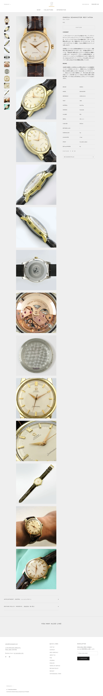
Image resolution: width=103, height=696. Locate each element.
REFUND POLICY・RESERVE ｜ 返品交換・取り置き (19, 606)
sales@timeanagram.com (11, 644)
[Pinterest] (74, 151)
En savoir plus (69, 156)
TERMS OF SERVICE (55, 666)
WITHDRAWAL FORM (55, 673)
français (6, 4)
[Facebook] (70, 151)
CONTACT (52, 650)
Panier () (95, 4)
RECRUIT (52, 671)
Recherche (85, 4)
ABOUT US (52, 655)
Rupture (79, 27)
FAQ (51, 658)
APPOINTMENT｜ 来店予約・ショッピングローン (18, 599)
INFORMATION (61, 9)
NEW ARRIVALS (54, 652)
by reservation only (18, 653)
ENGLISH (52, 663)
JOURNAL (52, 660)
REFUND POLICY (54, 668)
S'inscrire (83, 658)
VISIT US (52, 647)
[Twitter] (72, 151)
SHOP (39, 9)
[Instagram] (9, 657)
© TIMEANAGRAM (11, 689)
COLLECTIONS (48, 9)
